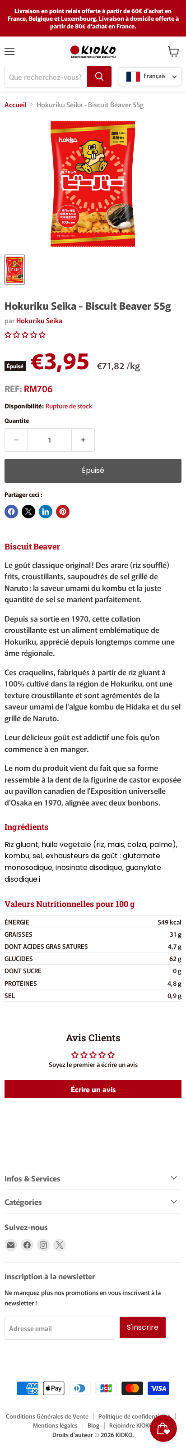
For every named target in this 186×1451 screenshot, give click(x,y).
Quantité (17, 420)
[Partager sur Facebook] (11, 511)
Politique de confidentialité (134, 1416)
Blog (93, 1425)
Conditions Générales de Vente (47, 1416)
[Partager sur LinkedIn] (45, 511)
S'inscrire (142, 1327)
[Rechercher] (99, 76)
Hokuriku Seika (39, 320)
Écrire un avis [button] (93, 1089)
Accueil (16, 104)
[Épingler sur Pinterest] (63, 511)
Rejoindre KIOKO (131, 1425)
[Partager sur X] (28, 511)
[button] (25, 334)
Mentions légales (55, 1425)
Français (154, 76)
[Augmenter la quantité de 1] (83, 440)
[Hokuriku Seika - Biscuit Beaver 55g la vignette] (14, 269)
